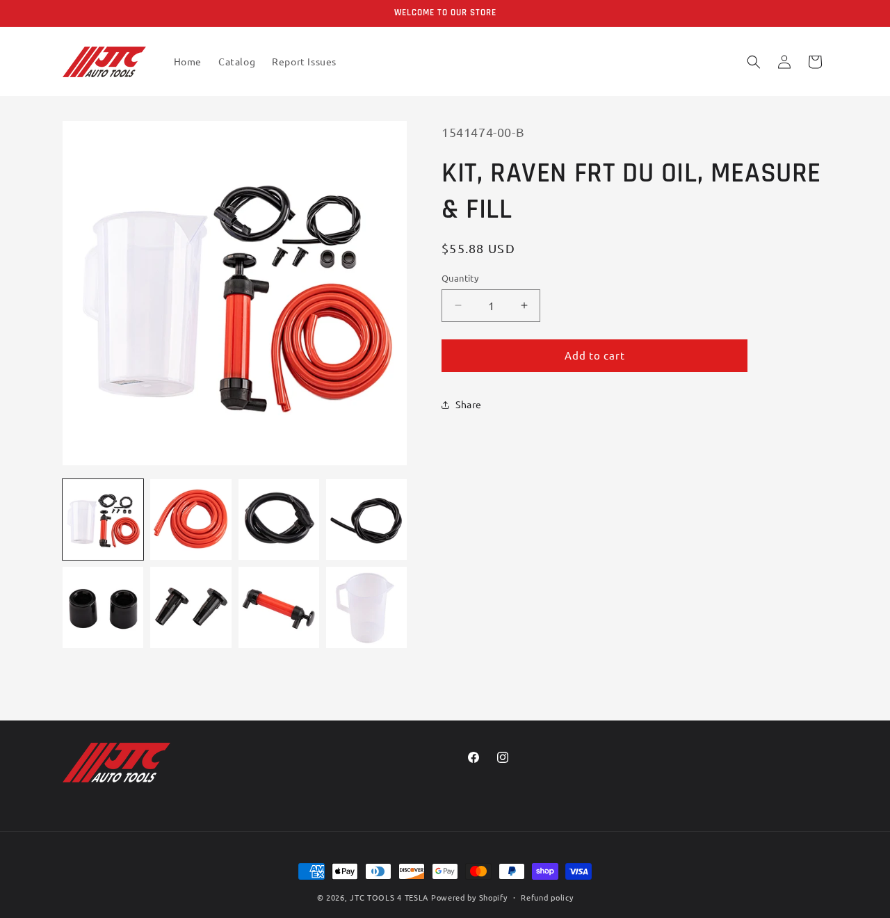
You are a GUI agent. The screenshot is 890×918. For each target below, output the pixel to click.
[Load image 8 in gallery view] (366, 607)
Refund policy (547, 896)
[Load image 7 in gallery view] (278, 607)
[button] (753, 62)
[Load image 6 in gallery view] (190, 607)
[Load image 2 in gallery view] (190, 519)
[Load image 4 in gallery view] (366, 519)
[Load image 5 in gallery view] (103, 607)
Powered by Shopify (469, 897)
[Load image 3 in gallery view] (278, 519)
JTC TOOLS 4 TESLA (389, 897)
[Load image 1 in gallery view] (103, 519)
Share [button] (468, 404)
